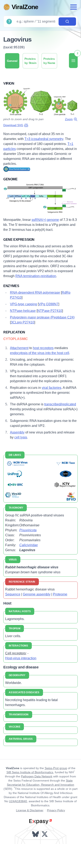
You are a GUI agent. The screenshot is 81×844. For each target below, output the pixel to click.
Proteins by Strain (31, 61)
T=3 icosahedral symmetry (44, 139)
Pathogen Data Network (36, 776)
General (12, 60)
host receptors (43, 348)
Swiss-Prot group (56, 768)
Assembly (17, 432)
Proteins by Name (49, 61)
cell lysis (20, 437)
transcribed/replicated (60, 404)
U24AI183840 (18, 801)
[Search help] (9, 21)
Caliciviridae (28, 545)
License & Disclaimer (29, 810)
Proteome (60, 594)
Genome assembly (36, 594)
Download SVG (13, 125)
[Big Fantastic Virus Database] (71, 496)
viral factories (51, 387)
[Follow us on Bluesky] (36, 834)
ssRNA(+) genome (45, 219)
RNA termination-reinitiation (35, 276)
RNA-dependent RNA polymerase (35, 292)
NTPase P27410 (49, 310)
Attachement (19, 348)
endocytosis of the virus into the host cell (39, 353)
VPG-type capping (23, 304)
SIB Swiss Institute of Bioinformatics (29, 772)
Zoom (69, 119)
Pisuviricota (28, 530)
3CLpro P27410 (22, 322)
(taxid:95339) (14, 47)
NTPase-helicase (23, 310)
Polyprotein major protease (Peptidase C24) (42, 317)
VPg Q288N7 (48, 304)
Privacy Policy (56, 810)
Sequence (12, 594)
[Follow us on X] (45, 834)
